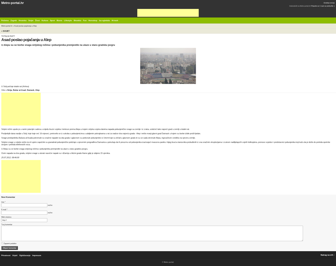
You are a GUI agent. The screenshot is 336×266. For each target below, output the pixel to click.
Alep (37, 90)
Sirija (9, 90)
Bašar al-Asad (19, 90)
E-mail (4, 210)
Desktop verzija (329, 3)
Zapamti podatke (10, 243)
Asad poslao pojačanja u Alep (25, 26)
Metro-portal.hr (12, 3)
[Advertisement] (168, 13)
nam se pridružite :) (328, 6)
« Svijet (5, 31)
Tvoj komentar (6, 224)
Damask (30, 90)
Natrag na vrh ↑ (328, 255)
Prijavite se (315, 6)
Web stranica (6, 217)
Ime (3, 202)
